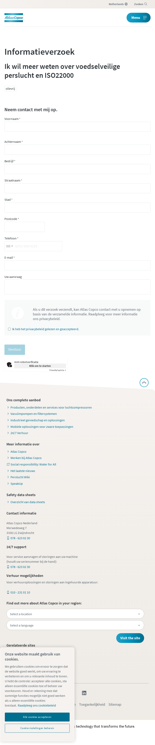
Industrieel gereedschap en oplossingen (37, 420)
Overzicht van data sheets (27, 502)
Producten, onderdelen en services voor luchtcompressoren (51, 407)
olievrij (10, 88)
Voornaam (12, 119)
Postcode (11, 219)
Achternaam (13, 142)
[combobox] (9, 246)
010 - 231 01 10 (20, 592)
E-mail (9, 257)
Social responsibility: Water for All (33, 464)
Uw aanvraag (13, 277)
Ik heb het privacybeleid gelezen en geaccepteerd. (45, 329)
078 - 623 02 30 (20, 538)
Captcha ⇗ (57, 370)
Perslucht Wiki (20, 477)
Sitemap (115, 704)
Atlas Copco (18, 451)
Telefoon (11, 238)
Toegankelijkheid (92, 704)
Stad (8, 199)
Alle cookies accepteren (37, 717)
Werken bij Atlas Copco (26, 458)
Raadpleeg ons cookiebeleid (37, 705)
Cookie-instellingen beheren (37, 728)
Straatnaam (13, 180)
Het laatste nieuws (22, 471)
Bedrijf (9, 161)
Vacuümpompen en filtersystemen (33, 414)
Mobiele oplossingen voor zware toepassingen (41, 427)
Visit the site (130, 638)
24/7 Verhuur (19, 433)
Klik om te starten (40, 366)
